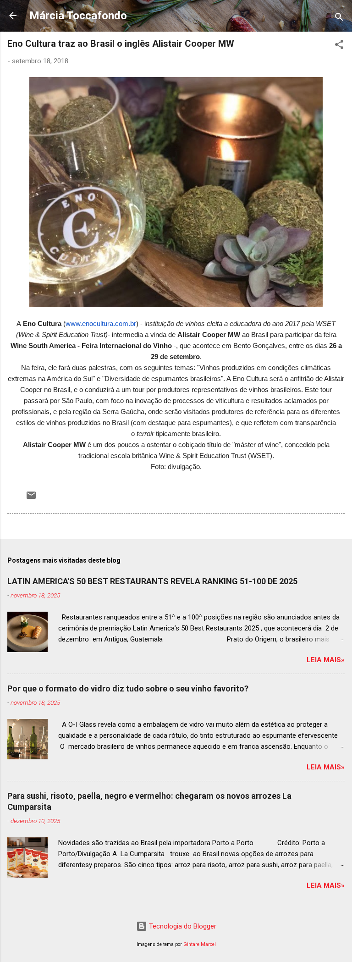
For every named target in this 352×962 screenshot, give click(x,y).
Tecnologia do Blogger (181, 926)
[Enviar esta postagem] (31, 498)
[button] (339, 46)
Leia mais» (326, 660)
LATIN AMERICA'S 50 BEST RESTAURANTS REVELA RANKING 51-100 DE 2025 (152, 581)
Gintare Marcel (199, 944)
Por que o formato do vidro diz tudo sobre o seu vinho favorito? (127, 688)
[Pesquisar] (339, 19)
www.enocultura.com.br (101, 323)
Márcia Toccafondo (78, 15)
